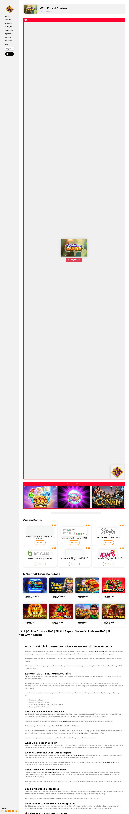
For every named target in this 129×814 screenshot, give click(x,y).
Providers (8, 23)
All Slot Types (64, 631)
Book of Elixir (83, 596)
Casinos (8, 37)
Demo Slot (80, 733)
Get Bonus (40, 542)
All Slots (8, 20)
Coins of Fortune (32, 596)
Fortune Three (57, 622)
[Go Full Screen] (25, 20)
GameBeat (55, 598)
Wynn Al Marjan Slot (109, 762)
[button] (74, 248)
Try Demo (40, 497)
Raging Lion (30, 622)
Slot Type (8, 27)
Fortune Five (109, 596)
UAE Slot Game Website (101, 651)
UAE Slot (19, 631)
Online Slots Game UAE (90, 631)
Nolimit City (28, 598)
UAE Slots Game (67, 721)
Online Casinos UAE (40, 631)
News (7, 44)
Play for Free (75, 260)
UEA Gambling (49, 772)
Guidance (8, 41)
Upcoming (8, 34)
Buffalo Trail (109, 622)
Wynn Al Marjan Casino (75, 755)
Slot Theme (9, 30)
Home (7, 16)
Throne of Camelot (59, 596)
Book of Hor (82, 622)
